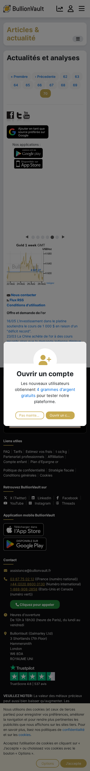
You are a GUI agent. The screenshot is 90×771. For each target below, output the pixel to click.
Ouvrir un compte (62, 415)
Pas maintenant (31, 415)
